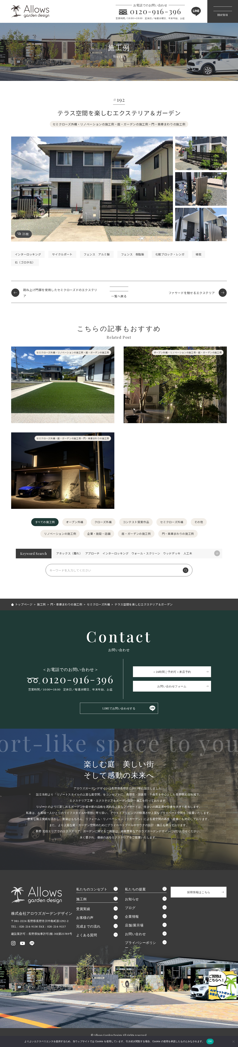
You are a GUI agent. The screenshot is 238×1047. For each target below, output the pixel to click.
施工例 (81, 899)
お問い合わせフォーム (171, 686)
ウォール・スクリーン (145, 553)
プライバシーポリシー (140, 945)
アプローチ (92, 553)
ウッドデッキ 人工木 (177, 553)
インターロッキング (28, 254)
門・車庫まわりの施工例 (178, 534)
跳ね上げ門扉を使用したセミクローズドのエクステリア (60, 293)
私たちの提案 (135, 889)
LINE (196, 11)
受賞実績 (83, 909)
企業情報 (132, 916)
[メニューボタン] (222, 11)
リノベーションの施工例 (60, 534)
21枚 (25, 234)
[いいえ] (233, 1041)
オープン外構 (74, 522)
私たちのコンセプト (91, 889)
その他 (198, 522)
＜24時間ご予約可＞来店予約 (172, 672)
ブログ (130, 907)
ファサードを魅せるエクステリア (191, 293)
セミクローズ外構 (171, 522)
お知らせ (132, 899)
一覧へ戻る (119, 296)
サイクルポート (62, 254)
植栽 (198, 254)
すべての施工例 (45, 522)
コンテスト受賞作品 (136, 522)
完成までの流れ (88, 926)
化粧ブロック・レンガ (169, 254)
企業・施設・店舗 (98, 534)
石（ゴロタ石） (25, 262)
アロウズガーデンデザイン (30, 11)
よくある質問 (86, 935)
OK (210, 1041)
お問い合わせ (135, 934)
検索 (185, 570)
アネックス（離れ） (69, 553)
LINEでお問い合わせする (118, 708)
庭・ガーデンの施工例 (136, 534)
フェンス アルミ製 (97, 254)
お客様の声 (85, 917)
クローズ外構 (103, 522)
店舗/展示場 (134, 925)
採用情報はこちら (198, 892)
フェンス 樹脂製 (132, 254)
